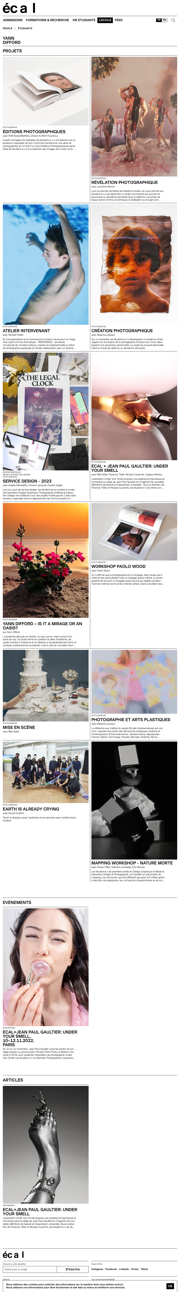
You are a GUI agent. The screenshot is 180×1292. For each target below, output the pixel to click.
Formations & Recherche (47, 20)
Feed (119, 20)
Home (19, 8)
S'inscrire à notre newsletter (14, 1264)
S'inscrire (73, 1269)
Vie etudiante (84, 20)
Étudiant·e (25, 28)
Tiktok (144, 1269)
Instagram (97, 1269)
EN (164, 20)
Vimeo (135, 1269)
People (7, 28)
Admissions (12, 20)
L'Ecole (105, 20)
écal (13, 1254)
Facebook (111, 1269)
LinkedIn (124, 1269)
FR (159, 20)
